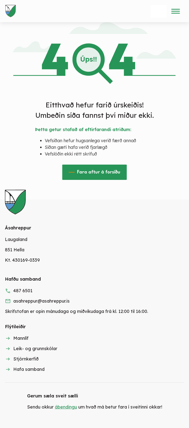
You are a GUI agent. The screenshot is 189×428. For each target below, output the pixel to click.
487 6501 (22, 290)
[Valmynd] (175, 11)
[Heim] (11, 11)
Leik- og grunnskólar (35, 348)
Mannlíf (21, 338)
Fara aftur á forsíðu (98, 172)
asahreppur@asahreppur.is (41, 301)
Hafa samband (29, 369)
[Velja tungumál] (159, 11)
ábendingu (66, 407)
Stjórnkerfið (26, 359)
